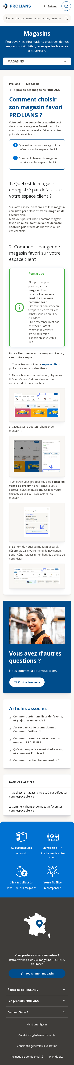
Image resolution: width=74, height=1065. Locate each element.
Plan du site (56, 1056)
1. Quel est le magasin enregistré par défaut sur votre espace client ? (38, 794)
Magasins (32, 84)
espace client (51, 364)
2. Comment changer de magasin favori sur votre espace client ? (35, 808)
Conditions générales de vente (37, 1035)
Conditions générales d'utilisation (37, 1046)
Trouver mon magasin (39, 973)
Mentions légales (37, 1024)
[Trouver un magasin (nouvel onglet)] (37, 925)
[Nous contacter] (66, 6)
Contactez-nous (29, 682)
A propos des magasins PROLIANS (37, 90)
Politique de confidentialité (27, 1056)
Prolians (14, 84)
